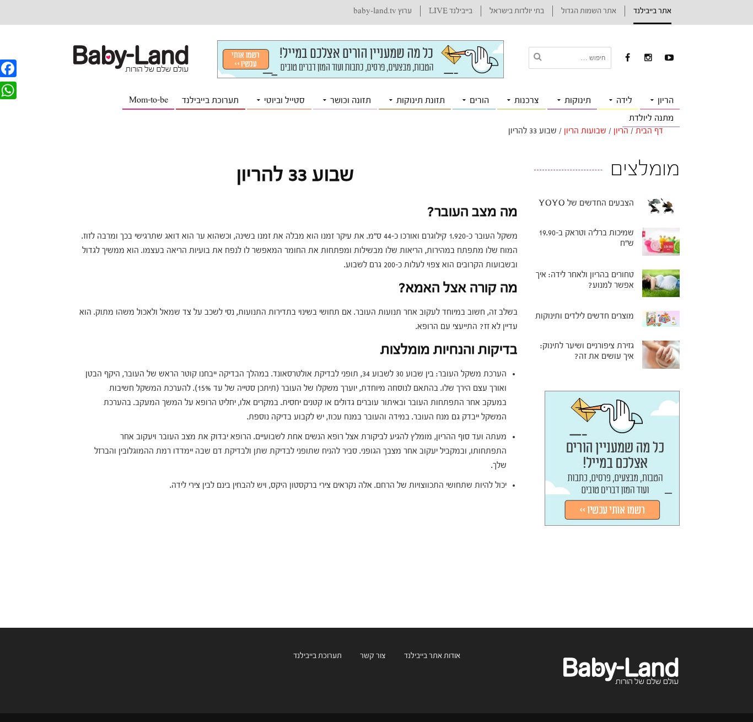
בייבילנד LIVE (450, 11)
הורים (479, 100)
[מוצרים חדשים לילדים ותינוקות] (661, 318)
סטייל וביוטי (284, 100)
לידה (624, 100)
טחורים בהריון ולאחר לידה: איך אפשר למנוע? (585, 280)
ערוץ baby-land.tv (382, 11)
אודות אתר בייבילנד (432, 655)
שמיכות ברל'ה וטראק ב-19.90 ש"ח (586, 238)
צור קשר (373, 655)
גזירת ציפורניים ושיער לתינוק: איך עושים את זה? (587, 351)
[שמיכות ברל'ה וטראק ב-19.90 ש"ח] (661, 241)
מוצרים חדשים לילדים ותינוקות (584, 316)
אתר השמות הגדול (588, 11)
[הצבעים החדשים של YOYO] (661, 205)
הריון (666, 100)
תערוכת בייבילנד (210, 100)
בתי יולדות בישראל (517, 11)
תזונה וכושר (350, 100)
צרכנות (526, 100)
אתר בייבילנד (652, 11)
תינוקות (577, 100)
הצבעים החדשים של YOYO (586, 203)
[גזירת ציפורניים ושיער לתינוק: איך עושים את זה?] (661, 354)
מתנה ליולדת (651, 118)
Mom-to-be (148, 100)
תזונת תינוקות (420, 100)
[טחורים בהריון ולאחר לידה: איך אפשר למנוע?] (661, 282)
